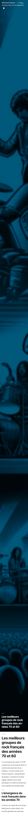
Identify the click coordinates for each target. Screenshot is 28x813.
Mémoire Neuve (8, 3)
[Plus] (4, 8)
